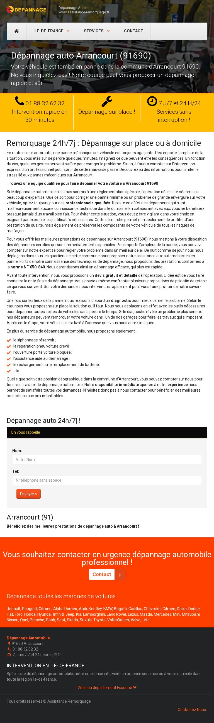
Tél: (15, 471)
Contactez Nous (192, 709)
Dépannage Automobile (28, 638)
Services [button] (94, 31)
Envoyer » (28, 494)
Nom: (17, 450)
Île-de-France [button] (49, 31)
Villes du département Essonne (105, 687)
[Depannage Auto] (27, 10)
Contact (133, 31)
